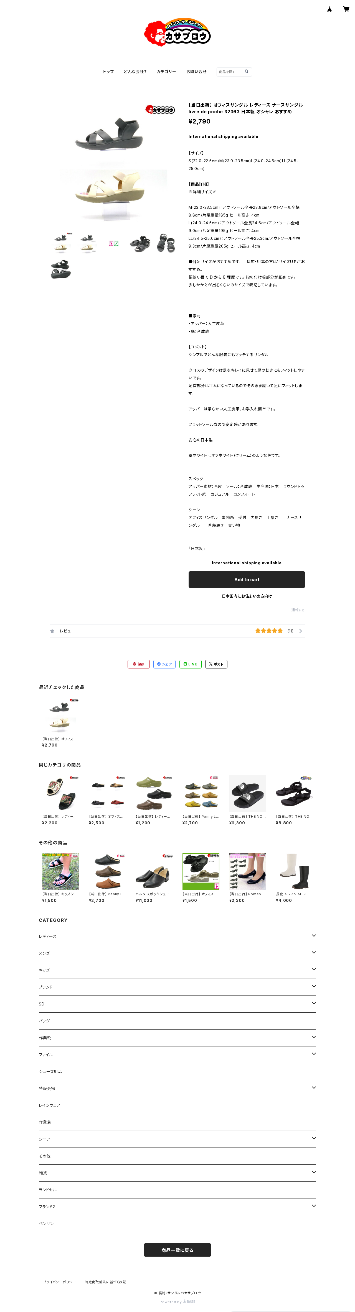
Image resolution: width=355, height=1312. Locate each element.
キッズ (44, 970)
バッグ (44, 1020)
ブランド (46, 987)
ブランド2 (47, 1206)
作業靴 (45, 1037)
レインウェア (49, 1105)
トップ (108, 71)
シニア (44, 1139)
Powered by (171, 1302)
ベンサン (46, 1223)
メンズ (44, 953)
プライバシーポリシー (59, 1282)
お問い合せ (196, 71)
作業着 (45, 1122)
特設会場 (47, 1088)
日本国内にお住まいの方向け (247, 596)
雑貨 (43, 1172)
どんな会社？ (135, 71)
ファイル (46, 1054)
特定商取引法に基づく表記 (105, 1282)
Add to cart (247, 579)
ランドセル (48, 1189)
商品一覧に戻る (177, 1250)
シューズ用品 (50, 1071)
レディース (48, 936)
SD (42, 1004)
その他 (44, 1156)
